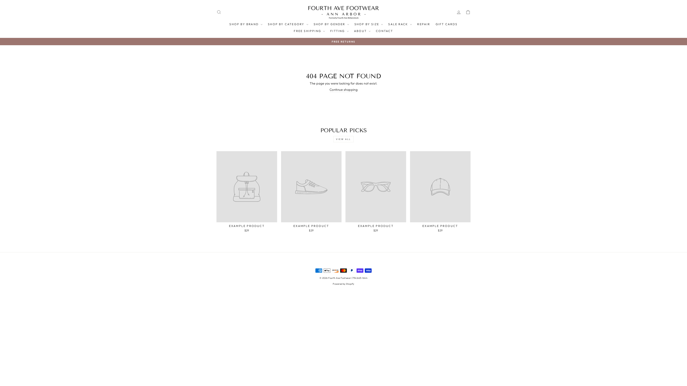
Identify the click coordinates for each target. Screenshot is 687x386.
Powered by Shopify (343, 283)
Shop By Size (367, 24)
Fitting (338, 31)
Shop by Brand (244, 24)
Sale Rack (398, 24)
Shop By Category (286, 24)
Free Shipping (308, 31)
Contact (384, 31)
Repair (423, 24)
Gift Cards (447, 24)
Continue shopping (344, 90)
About (361, 31)
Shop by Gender (330, 24)
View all (343, 139)
